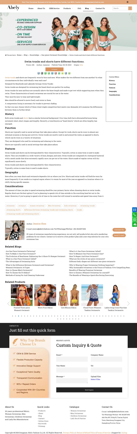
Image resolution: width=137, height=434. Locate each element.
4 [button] (22, 316)
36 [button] (118, 316)
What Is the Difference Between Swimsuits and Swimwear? (30, 265)
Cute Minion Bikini (68, 308)
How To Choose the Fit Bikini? (18, 273)
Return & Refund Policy (86, 433)
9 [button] (37, 316)
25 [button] (85, 316)
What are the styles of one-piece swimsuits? (87, 259)
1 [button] (13, 316)
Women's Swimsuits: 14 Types (18, 267)
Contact (41, 418)
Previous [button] (9, 304)
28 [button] (94, 316)
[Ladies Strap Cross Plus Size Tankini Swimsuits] (115, 295)
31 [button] (103, 316)
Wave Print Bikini (45, 308)
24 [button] (82, 316)
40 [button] (61, 319)
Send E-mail (119, 235)
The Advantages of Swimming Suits (20, 261)
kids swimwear (70, 206)
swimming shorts (13, 210)
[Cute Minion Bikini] (68, 295)
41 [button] (64, 319)
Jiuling (124, 433)
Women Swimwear (78, 411)
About (40, 413)
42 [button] (67, 319)
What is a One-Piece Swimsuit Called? (21, 259)
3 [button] (19, 316)
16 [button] (58, 316)
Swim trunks (10, 77)
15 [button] (55, 316)
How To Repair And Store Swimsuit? (83, 256)
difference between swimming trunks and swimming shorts (48, 210)
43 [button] (70, 319)
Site (81, 65)
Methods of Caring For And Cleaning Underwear (25, 275)
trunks (79, 210)
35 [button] (115, 316)
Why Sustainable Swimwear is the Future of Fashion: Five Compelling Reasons (100, 267)
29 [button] (97, 316)
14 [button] (52, 316)
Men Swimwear (54, 206)
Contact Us (119, 230)
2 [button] (16, 316)
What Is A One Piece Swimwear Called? (85, 251)
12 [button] (46, 316)
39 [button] (58, 319)
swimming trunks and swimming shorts (22, 214)
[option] (22, 298)
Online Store (43, 421)
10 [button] (40, 316)
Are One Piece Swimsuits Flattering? (21, 251)
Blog (40, 416)
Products (41, 411)
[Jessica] (14, 230)
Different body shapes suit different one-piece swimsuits (92, 261)
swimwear (10, 206)
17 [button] (61, 316)
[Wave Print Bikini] (45, 295)
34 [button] (112, 316)
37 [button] (121, 316)
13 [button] (49, 316)
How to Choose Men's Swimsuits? (19, 270)
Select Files (95, 379)
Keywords (42, 423)
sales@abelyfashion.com (95, 2)
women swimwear (37, 206)
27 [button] (91, 316)
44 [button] (73, 319)
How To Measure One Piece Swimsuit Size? (86, 254)
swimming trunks (87, 206)
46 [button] (79, 319)
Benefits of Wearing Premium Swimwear (85, 270)
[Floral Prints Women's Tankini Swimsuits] (92, 295)
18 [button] (64, 316)
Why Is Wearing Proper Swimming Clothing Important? (91, 265)
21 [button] (73, 316)
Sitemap (41, 426)
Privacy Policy (69, 433)
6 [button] (28, 316)
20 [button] (70, 316)
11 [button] (43, 316)
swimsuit (22, 206)
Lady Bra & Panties (78, 418)
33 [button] (109, 316)
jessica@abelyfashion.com (43, 229)
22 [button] (76, 316)
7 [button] (31, 316)
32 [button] (106, 316)
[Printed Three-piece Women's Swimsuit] (22, 295)
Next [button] (128, 304)
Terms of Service (103, 433)
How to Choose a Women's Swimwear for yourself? (89, 273)
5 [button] (25, 316)
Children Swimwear (79, 416)
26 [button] (88, 316)
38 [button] (124, 316)
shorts (25, 118)
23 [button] (79, 316)
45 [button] (76, 319)
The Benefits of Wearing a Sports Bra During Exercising (91, 275)
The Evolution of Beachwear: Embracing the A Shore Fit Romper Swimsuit (35, 256)
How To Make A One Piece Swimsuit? (21, 254)
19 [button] (67, 316)
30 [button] (100, 316)
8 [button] (34, 316)
